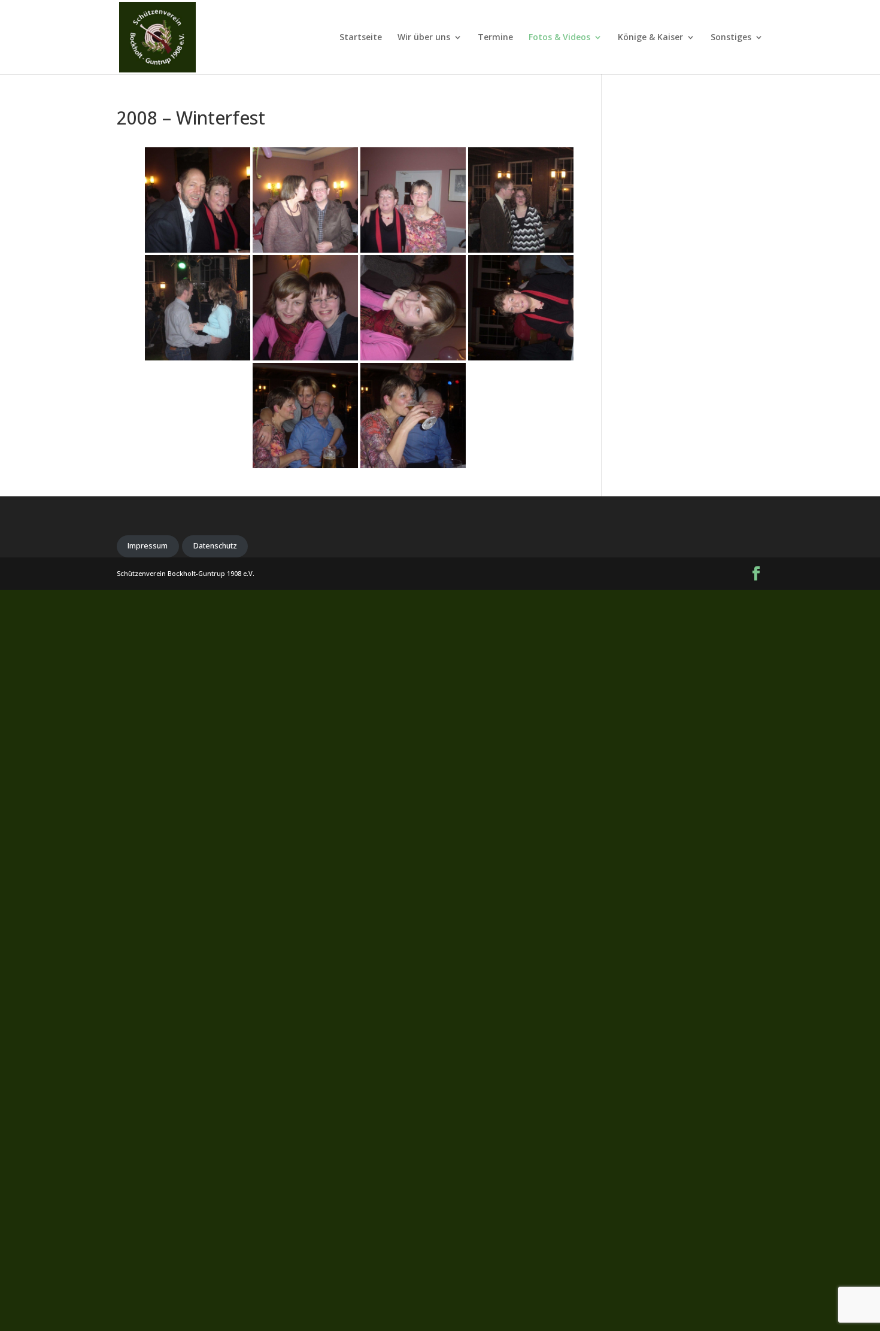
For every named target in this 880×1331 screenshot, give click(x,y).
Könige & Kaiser (650, 38)
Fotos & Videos (559, 38)
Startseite (360, 38)
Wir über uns (423, 38)
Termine (495, 38)
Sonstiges (731, 38)
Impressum (148, 546)
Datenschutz (215, 546)
